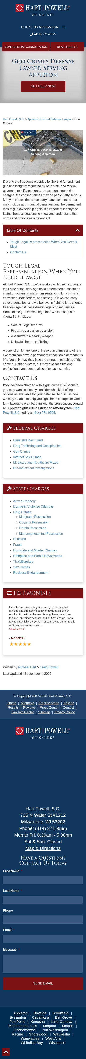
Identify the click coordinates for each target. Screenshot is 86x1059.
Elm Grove (63, 1017)
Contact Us (18, 252)
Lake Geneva (61, 1022)
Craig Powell (49, 667)
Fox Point (17, 1022)
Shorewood (38, 1034)
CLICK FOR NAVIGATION (39, 27)
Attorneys (27, 703)
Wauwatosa (30, 1039)
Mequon (49, 1026)
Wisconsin (57, 1043)
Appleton (20, 1013)
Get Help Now (43, 86)
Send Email (43, 983)
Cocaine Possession (34, 522)
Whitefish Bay (32, 1043)
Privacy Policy (64, 712)
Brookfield (60, 1013)
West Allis (53, 1039)
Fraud (17, 544)
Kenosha (38, 1022)
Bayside (40, 1013)
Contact (68, 707)
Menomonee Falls (22, 1026)
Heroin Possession (32, 528)
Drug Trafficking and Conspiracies (37, 446)
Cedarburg (40, 1017)
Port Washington (55, 1030)
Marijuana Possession (35, 516)
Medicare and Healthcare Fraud (35, 462)
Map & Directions (43, 848)
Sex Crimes (21, 567)
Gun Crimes (21, 451)
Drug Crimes (22, 512)
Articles (68, 703)
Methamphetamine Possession (41, 533)
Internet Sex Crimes (27, 457)
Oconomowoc (25, 1030)
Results (13, 707)
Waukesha (61, 1034)
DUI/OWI (19, 539)
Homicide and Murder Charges (35, 550)
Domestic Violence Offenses (33, 506)
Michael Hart (27, 667)
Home (12, 703)
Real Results (67, 46)
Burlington (18, 1017)
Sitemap (44, 712)
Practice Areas (48, 703)
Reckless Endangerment (30, 572)
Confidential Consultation (26, 46)
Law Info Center (22, 712)
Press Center (49, 707)
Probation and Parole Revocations (37, 556)
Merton (67, 1026)
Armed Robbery (24, 501)
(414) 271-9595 (44, 34)
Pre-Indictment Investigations (33, 468)
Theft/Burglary (23, 561)
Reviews (29, 707)
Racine (17, 1034)
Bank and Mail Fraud (28, 440)
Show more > (17, 629)
